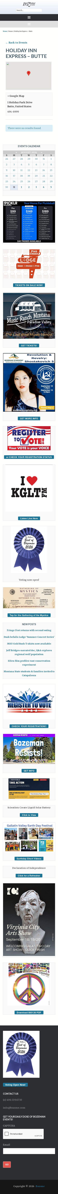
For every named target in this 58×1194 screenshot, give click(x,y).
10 (14, 170)
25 (21, 181)
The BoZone (29, 4)
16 (7, 175)
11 (21, 170)
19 (29, 175)
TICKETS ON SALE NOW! (29, 285)
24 (14, 181)
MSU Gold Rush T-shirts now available (29, 643)
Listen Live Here (29, 518)
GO (6, 1164)
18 (21, 175)
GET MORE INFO (29, 418)
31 (44, 159)
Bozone (40, 1186)
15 (51, 170)
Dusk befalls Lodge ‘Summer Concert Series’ (29, 637)
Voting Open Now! (15, 1084)
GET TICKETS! (29, 345)
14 (43, 170)
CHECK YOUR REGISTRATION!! (29, 726)
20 (36, 175)
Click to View (29, 815)
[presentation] (23, 1134)
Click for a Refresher (29, 875)
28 (21, 159)
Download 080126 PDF (29, 1012)
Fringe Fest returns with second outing (29, 630)
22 (51, 175)
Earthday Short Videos (29, 858)
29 (29, 159)
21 (43, 175)
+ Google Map (15, 96)
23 (6, 181)
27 (14, 159)
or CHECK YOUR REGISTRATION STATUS (29, 457)
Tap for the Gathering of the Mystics (29, 615)
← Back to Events (16, 42)
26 (6, 159)
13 (36, 170)
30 (36, 159)
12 (29, 170)
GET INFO (29, 770)
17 (14, 175)
